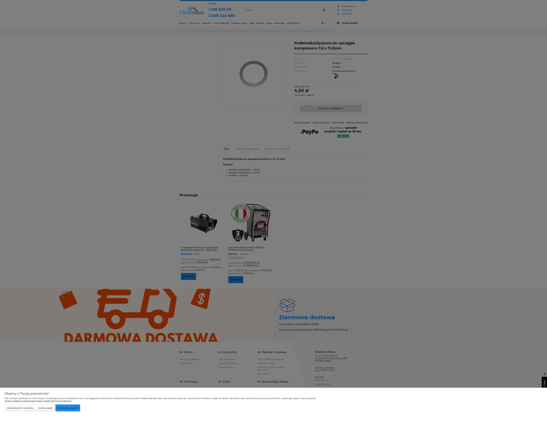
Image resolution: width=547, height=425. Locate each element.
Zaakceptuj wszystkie (68, 408)
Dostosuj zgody (45, 408)
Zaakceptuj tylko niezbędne (20, 408)
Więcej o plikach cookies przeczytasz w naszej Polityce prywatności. (38, 401)
